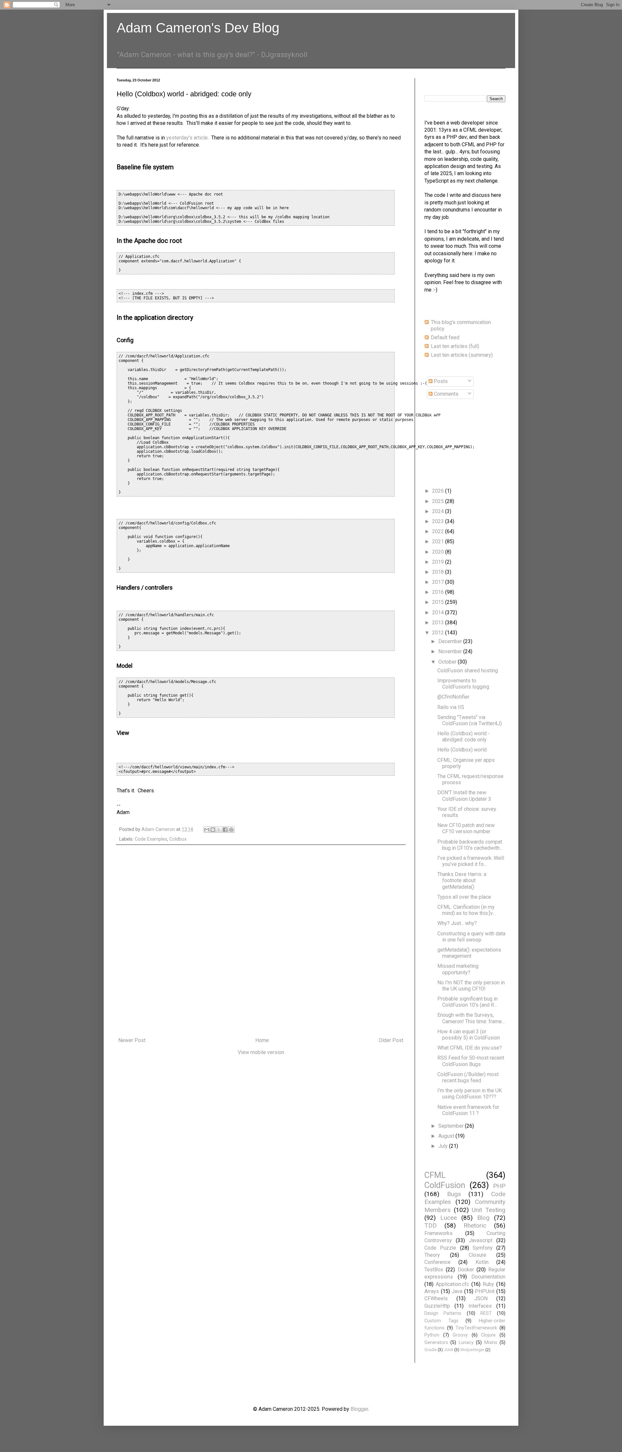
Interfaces (480, 1306)
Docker (466, 1269)
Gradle (430, 1349)
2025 (438, 501)
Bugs (454, 1194)
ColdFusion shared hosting (467, 670)
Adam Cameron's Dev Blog (198, 27)
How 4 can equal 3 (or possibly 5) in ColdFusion (468, 1034)
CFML (435, 1175)
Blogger (359, 1409)
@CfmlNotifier (453, 697)
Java (457, 1291)
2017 (438, 582)
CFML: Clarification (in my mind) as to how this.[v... (466, 910)
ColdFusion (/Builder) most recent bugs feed (468, 1077)
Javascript (480, 1240)
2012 (438, 633)
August (446, 1136)
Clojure (488, 1335)
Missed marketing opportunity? (457, 969)
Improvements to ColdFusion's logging (463, 684)
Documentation (488, 1277)
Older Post (391, 1040)
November (450, 651)
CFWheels (436, 1298)
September (451, 1126)
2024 (438, 511)
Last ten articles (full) (455, 346)
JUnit (448, 1349)
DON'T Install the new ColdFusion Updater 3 (464, 795)
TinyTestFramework (476, 1328)
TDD (430, 1225)
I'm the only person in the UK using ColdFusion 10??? (469, 1093)
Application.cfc (452, 1284)
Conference (437, 1262)
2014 (438, 612)
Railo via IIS (450, 707)
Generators (436, 1342)
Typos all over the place (464, 897)
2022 (438, 531)
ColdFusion (444, 1185)
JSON (481, 1298)
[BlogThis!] (213, 829)
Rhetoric (475, 1225)
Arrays (431, 1291)
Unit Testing (488, 1210)
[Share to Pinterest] (231, 829)
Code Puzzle (440, 1248)
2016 (438, 592)
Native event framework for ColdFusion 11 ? (468, 1110)
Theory (432, 1255)
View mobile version (261, 1052)
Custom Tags (441, 1321)
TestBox (433, 1269)
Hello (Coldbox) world (462, 750)
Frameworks (438, 1233)
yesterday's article (187, 138)
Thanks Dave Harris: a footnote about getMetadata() (461, 880)
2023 (438, 521)
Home (262, 1040)
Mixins (490, 1342)
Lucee (448, 1217)
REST (486, 1313)
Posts (440, 381)
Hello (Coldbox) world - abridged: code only (463, 736)
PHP (499, 1186)
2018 (438, 572)
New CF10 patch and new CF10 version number (466, 828)
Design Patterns (442, 1313)
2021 (438, 541)
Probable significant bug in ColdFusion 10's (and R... (467, 1002)
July (443, 1146)
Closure (477, 1255)
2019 (438, 562)
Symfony (483, 1248)
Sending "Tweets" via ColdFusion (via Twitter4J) (469, 720)
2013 (438, 622)
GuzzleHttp (437, 1306)
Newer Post (131, 1040)
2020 (438, 552)
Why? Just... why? (457, 923)
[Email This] (206, 829)
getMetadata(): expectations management (469, 953)
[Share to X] (219, 829)
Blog (483, 1217)
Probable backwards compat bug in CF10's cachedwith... (469, 845)
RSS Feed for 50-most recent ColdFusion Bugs (470, 1061)
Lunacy (466, 1342)
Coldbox (178, 839)
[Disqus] (261, 941)
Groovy (460, 1335)
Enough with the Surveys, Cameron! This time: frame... (471, 1018)
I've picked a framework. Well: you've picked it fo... (471, 861)
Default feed (445, 337)
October (448, 662)
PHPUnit (484, 1291)
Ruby (488, 1284)
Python (431, 1335)
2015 (438, 602)
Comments (445, 394)
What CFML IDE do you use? (469, 1048)
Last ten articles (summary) (462, 355)
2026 (438, 491)
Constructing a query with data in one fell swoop (471, 936)
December (450, 641)
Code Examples (151, 839)
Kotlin (482, 1262)
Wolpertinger (472, 1349)
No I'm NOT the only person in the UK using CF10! (471, 985)
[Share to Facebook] (225, 829)
